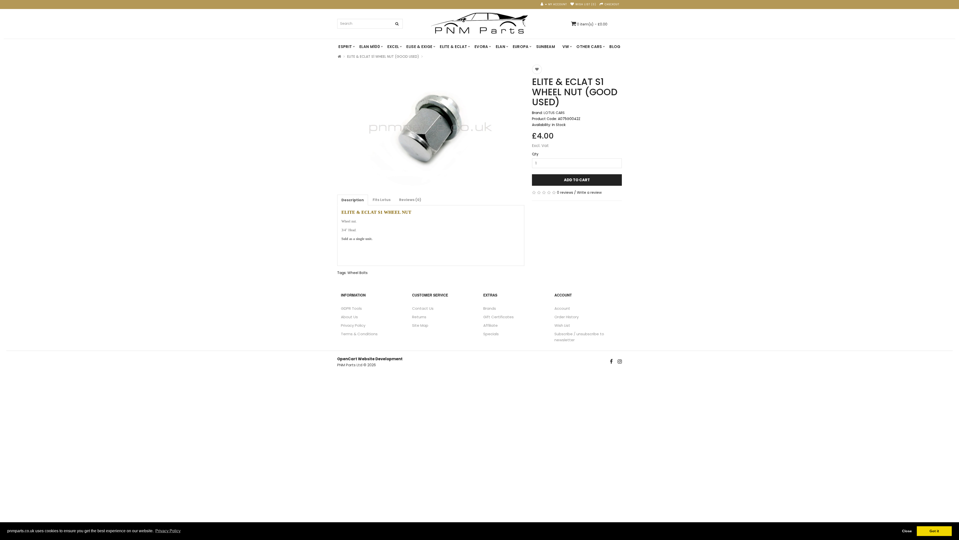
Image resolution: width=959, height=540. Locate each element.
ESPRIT (345, 46)
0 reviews (565, 192)
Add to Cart (577, 179)
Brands (489, 308)
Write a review (589, 192)
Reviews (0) (410, 199)
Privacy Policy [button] (168, 531)
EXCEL (393, 46)
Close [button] (907, 531)
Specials (491, 333)
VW (565, 46)
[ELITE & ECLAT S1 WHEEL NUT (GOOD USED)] (430, 127)
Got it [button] (934, 531)
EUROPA (521, 46)
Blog (614, 46)
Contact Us (423, 308)
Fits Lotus (382, 199)
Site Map (420, 325)
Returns (419, 317)
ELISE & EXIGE (419, 46)
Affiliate (490, 325)
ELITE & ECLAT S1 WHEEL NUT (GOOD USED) (383, 56)
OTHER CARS (589, 46)
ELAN (500, 46)
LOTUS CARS (554, 112)
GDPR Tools (351, 308)
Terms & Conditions (359, 333)
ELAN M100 (369, 46)
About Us (349, 317)
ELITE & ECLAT (453, 46)
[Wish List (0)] (572, 4)
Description (352, 200)
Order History (566, 317)
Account (562, 308)
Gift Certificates (498, 317)
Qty (535, 154)
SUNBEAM (545, 46)
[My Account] (544, 4)
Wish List (562, 325)
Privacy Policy (353, 325)
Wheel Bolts (357, 272)
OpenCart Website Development (370, 359)
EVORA (481, 46)
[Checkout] (601, 4)
